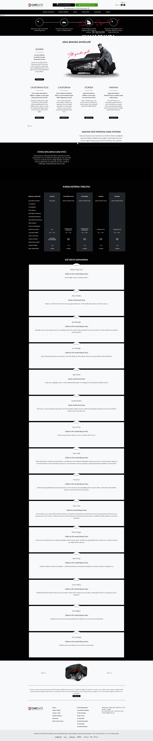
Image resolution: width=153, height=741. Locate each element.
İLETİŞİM (108, 12)
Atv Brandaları (80, 718)
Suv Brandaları (81, 724)
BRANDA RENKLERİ (63, 12)
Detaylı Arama (81, 716)
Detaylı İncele (39, 79)
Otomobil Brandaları (82, 726)
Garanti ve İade (56, 713)
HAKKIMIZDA (97, 12)
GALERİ (75, 12)
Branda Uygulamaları (82, 707)
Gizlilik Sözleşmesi (57, 716)
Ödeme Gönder (56, 710)
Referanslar (55, 718)
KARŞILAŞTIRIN (85, 12)
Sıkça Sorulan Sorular (57, 721)
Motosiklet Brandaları (82, 721)
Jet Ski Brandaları (81, 713)
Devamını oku (76, 696)
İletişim (54, 707)
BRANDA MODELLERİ (48, 12)
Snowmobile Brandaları (83, 710)
